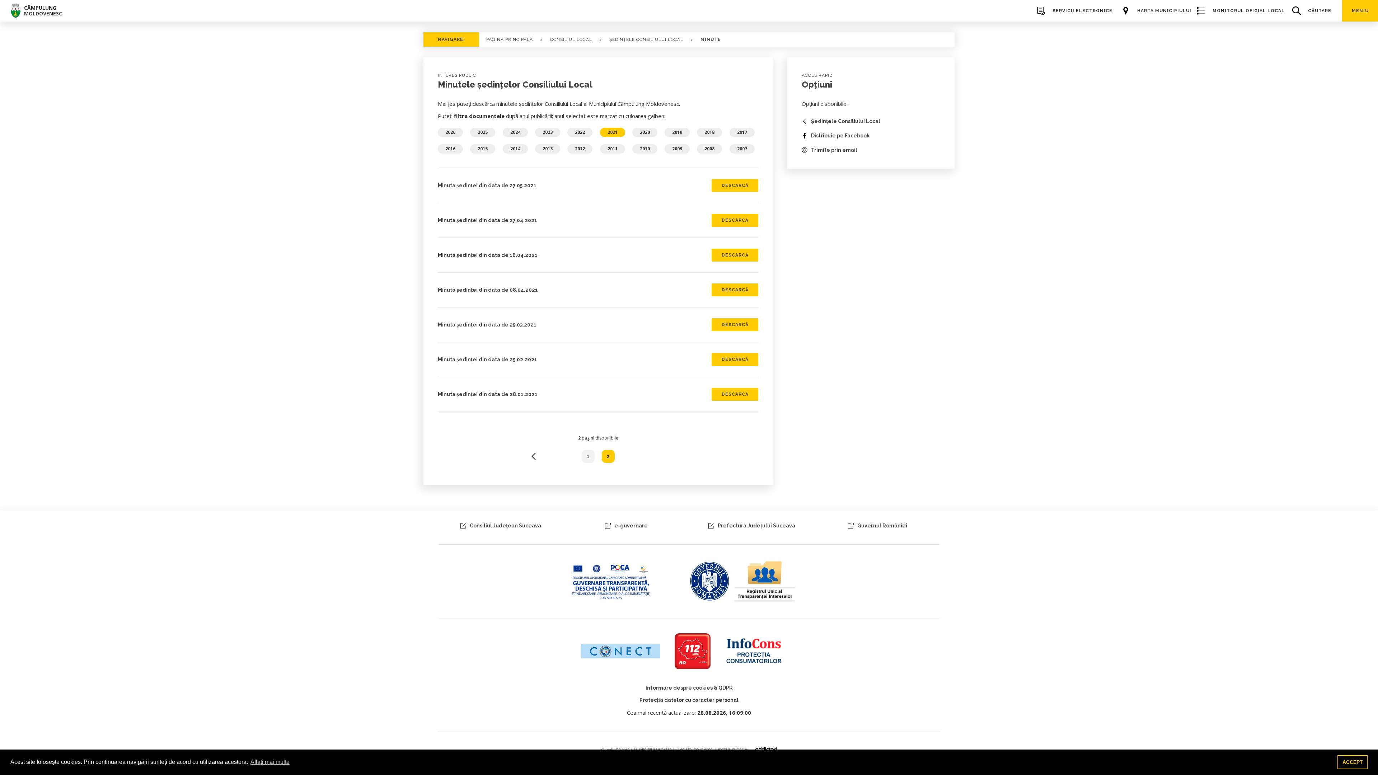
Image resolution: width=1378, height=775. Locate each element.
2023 (548, 132)
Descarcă (735, 185)
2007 (742, 149)
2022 (580, 132)
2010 (645, 149)
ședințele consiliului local (646, 39)
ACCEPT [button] (1352, 762)
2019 (677, 132)
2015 (483, 149)
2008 (709, 149)
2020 (645, 132)
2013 (548, 149)
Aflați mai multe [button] (270, 762)
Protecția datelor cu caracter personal (689, 700)
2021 (613, 132)
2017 (742, 132)
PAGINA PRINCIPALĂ (509, 39)
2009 (677, 149)
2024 (515, 132)
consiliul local (571, 39)
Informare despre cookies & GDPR (689, 688)
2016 (450, 149)
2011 (613, 149)
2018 (709, 132)
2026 (450, 132)
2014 (515, 149)
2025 (483, 132)
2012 (580, 149)
